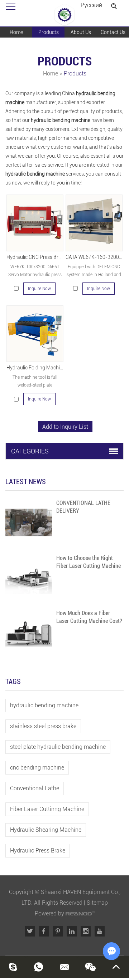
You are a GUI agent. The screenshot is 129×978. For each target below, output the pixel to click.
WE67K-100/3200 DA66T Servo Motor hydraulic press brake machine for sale (35, 274)
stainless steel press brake (43, 726)
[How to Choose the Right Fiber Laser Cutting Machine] (28, 577)
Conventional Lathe (34, 788)
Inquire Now (39, 288)
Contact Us (113, 32)
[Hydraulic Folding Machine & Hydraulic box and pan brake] (34, 333)
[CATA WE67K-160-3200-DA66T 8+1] (94, 223)
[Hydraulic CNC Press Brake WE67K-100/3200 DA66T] (34, 223)
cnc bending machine (37, 767)
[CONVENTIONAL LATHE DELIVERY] (28, 522)
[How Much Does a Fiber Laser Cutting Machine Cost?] (28, 632)
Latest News (25, 481)
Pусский (91, 5)
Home (16, 32)
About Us (81, 32)
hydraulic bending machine (44, 705)
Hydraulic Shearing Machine (45, 829)
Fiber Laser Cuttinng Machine (47, 809)
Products (48, 32)
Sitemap (97, 902)
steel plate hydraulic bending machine (58, 746)
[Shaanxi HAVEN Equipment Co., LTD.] (64, 15)
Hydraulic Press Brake (37, 850)
